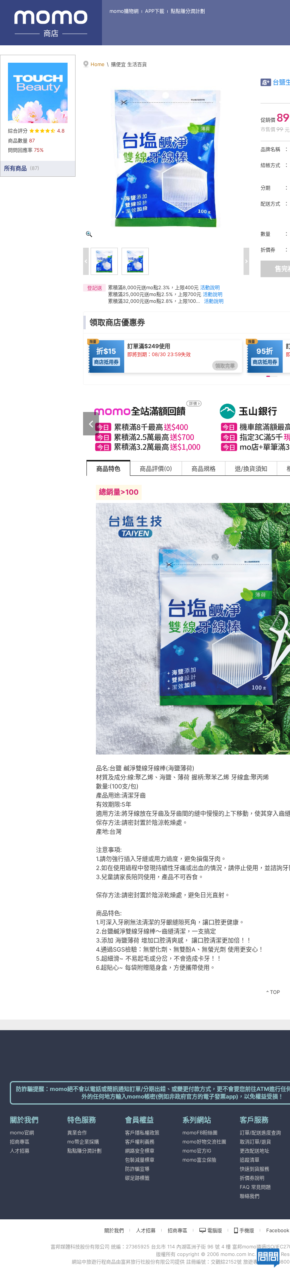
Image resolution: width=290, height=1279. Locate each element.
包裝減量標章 (139, 1160)
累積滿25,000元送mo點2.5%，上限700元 (154, 294)
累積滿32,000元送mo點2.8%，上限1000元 (155, 301)
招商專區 (19, 1142)
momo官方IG (196, 1151)
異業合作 (77, 1132)
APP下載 (154, 11)
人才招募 (19, 1151)
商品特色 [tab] (108, 468)
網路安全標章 (139, 1151)
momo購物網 (124, 11)
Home (98, 64)
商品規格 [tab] (203, 468)
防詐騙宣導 (137, 1169)
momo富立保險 (199, 1160)
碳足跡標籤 (137, 1178)
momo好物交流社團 (204, 1142)
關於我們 (114, 1230)
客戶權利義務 (139, 1142)
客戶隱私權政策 (142, 1132)
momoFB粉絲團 (200, 1132)
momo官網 (22, 1132)
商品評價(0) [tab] (156, 468)
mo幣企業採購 (83, 1142)
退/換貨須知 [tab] (251, 468)
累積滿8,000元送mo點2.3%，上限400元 (153, 287)
